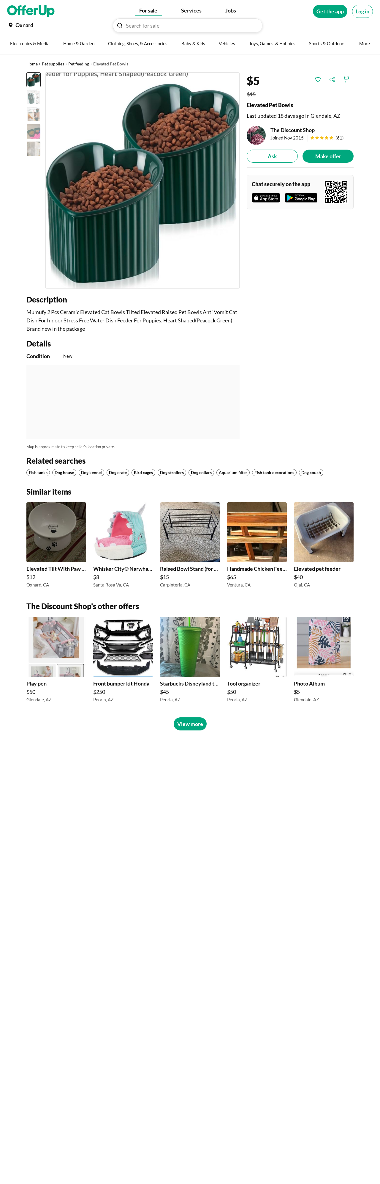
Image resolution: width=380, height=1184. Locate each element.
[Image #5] (33, 148)
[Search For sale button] (120, 25)
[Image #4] (33, 131)
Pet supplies (53, 63)
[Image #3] (33, 114)
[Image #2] (33, 97)
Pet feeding (78, 63)
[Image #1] (33, 79)
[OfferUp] (31, 11)
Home (32, 63)
